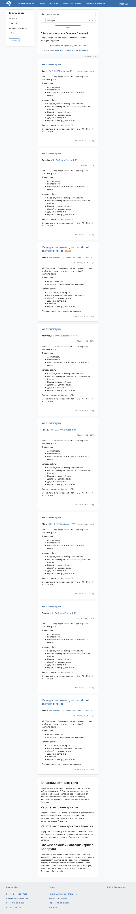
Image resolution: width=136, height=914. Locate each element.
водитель (59, 50)
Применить (14, 40)
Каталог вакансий (26, 3)
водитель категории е (76, 50)
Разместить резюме (72, 3)
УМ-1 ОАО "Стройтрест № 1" (62, 71)
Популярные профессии (17, 898)
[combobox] (76, 20)
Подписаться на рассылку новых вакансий (69, 46)
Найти (68, 27)
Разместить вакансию (59, 903)
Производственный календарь (63, 894)
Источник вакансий (18, 28)
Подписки (53, 3)
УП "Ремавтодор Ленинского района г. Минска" (70, 257)
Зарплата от (14, 18)
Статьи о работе (13, 907)
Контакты (53, 907)
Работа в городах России (17, 894)
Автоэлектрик (51, 64)
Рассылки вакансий (15, 903)
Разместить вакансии (95, 3)
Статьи (42, 3)
